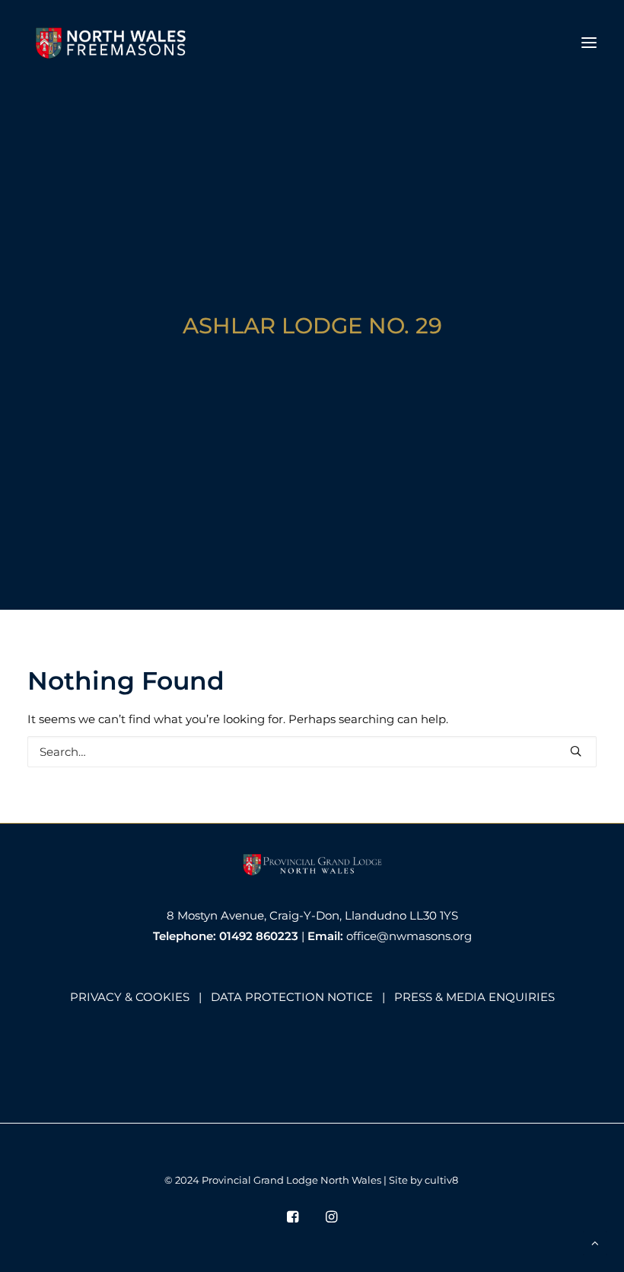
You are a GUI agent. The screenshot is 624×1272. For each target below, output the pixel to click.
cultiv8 (441, 1180)
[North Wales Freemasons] (111, 43)
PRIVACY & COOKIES (129, 997)
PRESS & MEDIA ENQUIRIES (474, 997)
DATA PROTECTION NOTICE (292, 997)
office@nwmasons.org (409, 936)
